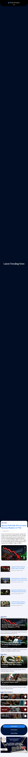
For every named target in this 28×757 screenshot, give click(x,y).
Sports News (23, 658)
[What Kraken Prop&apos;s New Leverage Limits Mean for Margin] (5, 594)
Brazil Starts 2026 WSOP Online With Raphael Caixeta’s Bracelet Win (18, 591)
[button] (14, 4)
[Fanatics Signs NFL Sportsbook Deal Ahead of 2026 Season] (5, 583)
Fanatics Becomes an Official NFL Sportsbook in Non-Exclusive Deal (19, 579)
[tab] (14, 726)
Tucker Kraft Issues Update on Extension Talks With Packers (18, 602)
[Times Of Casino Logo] (14, 2)
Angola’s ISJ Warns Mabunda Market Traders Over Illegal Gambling (18, 567)
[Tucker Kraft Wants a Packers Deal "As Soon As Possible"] (5, 606)
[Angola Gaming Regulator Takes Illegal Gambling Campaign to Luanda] (5, 571)
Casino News (23, 620)
